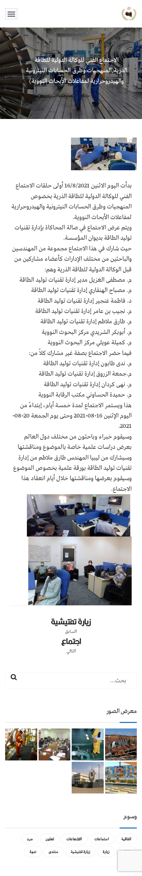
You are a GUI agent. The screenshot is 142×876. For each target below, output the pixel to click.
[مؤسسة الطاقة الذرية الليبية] (129, 13)
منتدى (53, 851)
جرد (30, 839)
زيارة (106, 851)
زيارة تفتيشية (71, 621)
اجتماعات (101, 839)
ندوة (33, 851)
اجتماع (71, 641)
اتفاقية (126, 839)
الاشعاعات (74, 839)
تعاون (49, 839)
